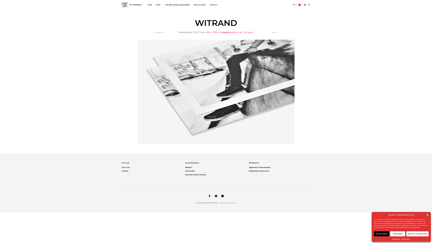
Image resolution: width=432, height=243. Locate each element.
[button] (427, 215)
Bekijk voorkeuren (417, 234)
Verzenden (190, 171)
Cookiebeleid (396, 239)
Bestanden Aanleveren (259, 171)
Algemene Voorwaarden (259, 167)
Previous (159, 32)
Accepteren (382, 234)
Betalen (188, 167)
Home (149, 5)
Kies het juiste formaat (195, 175)
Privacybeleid (405, 239)
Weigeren (398, 234)
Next (274, 32)
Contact (214, 5)
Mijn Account (200, 5)
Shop (158, 5)
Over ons (126, 167)
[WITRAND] (216, 92)
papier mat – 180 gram (236, 32)
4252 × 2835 (211, 32)
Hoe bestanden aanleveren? (177, 5)
